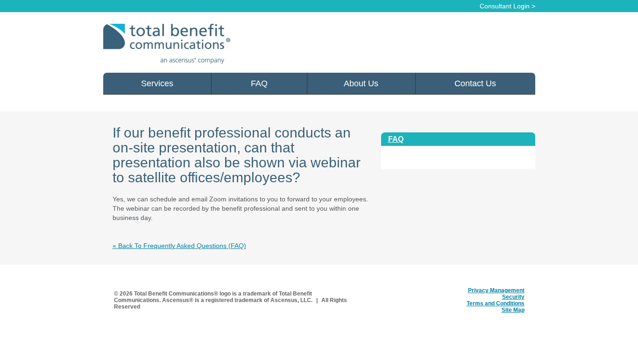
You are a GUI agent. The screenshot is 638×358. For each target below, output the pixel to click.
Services (157, 83)
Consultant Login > (507, 6)
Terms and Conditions (496, 303)
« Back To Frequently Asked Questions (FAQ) (179, 245)
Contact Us (475, 83)
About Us (361, 83)
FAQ (259, 83)
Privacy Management (496, 290)
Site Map (513, 310)
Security (513, 297)
